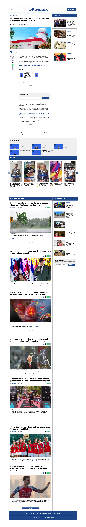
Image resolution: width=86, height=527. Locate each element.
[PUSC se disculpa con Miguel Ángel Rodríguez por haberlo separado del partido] (60, 34)
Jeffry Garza (16, 51)
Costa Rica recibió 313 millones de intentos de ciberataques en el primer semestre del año (29, 293)
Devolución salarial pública (25, 150)
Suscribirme (71, 264)
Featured (69, 31)
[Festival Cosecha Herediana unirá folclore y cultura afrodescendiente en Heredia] (59, 215)
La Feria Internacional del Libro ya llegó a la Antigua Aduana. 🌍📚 (29, 184)
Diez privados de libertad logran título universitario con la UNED (70, 224)
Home (11, 15)
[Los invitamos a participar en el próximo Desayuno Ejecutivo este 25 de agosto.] (43, 171)
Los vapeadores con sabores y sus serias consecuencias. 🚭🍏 (56, 184)
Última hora (15, 15)
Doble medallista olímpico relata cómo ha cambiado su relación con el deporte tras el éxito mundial (29, 468)
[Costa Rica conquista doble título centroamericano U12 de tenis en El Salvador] (30, 445)
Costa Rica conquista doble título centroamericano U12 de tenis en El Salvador (30, 428)
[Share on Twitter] (12, 62)
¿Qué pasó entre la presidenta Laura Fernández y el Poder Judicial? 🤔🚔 (69, 184)
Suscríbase (57, 513)
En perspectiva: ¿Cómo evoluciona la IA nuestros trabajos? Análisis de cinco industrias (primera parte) (28, 75)
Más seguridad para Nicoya (25, 144)
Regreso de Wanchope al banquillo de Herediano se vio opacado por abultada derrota (71, 57)
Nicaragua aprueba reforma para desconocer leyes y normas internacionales (30, 252)
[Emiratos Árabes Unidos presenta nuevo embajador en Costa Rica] (59, 243)
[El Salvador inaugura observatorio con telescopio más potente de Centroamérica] (30, 38)
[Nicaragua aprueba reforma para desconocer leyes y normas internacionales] (30, 269)
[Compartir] (12, 69)
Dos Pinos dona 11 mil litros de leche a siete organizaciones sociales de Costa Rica (70, 253)
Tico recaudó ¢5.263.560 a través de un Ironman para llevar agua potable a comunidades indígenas (30, 380)
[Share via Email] (12, 67)
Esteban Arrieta (14, 343)
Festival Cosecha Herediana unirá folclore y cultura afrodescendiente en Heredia (70, 215)
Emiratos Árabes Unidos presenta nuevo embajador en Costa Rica (70, 244)
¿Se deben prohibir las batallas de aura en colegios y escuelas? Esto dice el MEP (70, 206)
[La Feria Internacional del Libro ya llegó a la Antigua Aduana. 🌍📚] (29, 171)
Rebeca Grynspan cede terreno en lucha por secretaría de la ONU (70, 233)
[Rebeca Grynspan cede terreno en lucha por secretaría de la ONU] (59, 234)
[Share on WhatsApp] (12, 65)
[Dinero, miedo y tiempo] (36, 75)
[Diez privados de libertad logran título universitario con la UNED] (59, 224)
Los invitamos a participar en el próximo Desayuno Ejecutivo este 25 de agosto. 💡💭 (42, 185)
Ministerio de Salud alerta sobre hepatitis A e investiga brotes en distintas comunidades (71, 46)
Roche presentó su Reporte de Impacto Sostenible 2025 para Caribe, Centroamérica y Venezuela (16, 185)
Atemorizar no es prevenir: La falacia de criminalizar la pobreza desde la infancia (47, 151)
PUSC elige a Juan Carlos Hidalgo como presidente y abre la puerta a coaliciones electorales (71, 23)
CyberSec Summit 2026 (16, 326)
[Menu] (11, 9)
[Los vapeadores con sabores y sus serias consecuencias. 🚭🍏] (56, 171)
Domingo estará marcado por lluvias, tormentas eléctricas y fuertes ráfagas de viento (29, 204)
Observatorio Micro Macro (39, 54)
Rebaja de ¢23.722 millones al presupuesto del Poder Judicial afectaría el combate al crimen (29, 340)
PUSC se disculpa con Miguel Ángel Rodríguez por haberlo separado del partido (71, 35)
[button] (71, 9)
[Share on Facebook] (12, 60)
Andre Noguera (14, 207)
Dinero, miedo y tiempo (43, 74)
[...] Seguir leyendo (44, 285)
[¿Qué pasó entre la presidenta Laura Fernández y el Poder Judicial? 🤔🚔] (69, 171)
